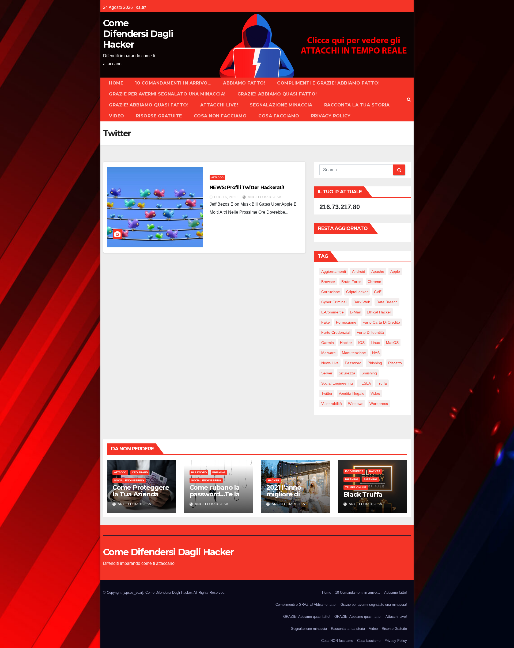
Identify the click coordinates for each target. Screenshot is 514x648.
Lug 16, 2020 (226, 197)
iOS (361, 342)
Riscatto (395, 363)
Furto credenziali (335, 332)
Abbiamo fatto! (244, 83)
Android (358, 271)
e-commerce (332, 312)
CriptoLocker (357, 292)
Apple (395, 271)
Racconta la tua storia (357, 105)
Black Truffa (363, 494)
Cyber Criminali (334, 302)
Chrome (374, 281)
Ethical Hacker (379, 312)
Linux (375, 342)
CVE (377, 292)
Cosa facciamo (278, 115)
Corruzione (330, 292)
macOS (392, 342)
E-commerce (354, 471)
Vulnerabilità (331, 403)
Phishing (375, 363)
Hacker (346, 342)
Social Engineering (337, 383)
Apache (377, 271)
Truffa (382, 383)
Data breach (387, 302)
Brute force (351, 281)
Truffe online (355, 487)
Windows (355, 403)
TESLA (365, 383)
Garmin (327, 342)
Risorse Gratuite (159, 115)
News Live (330, 363)
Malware (328, 353)
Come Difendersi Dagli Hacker (138, 33)
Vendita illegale (351, 393)
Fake (325, 322)
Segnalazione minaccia (281, 105)
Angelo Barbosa (264, 197)
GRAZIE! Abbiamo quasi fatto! (277, 94)
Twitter (326, 393)
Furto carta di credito (381, 322)
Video (116, 115)
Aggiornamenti (333, 271)
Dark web (361, 302)
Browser (328, 281)
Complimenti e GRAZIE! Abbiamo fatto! (328, 83)
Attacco (217, 177)
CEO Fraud (140, 472)
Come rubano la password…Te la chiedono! (215, 494)
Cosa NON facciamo (220, 115)
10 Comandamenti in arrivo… (173, 83)
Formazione (346, 322)
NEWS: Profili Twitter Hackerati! (247, 187)
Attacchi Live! (219, 105)
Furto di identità (370, 332)
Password (353, 363)
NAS (376, 353)
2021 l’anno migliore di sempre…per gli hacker (290, 497)
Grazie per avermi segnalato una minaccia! (167, 94)
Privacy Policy (331, 115)
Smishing (369, 373)
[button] (409, 99)
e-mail (355, 312)
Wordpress (378, 403)
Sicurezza (347, 373)
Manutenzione (354, 353)
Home (116, 83)
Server (326, 373)
